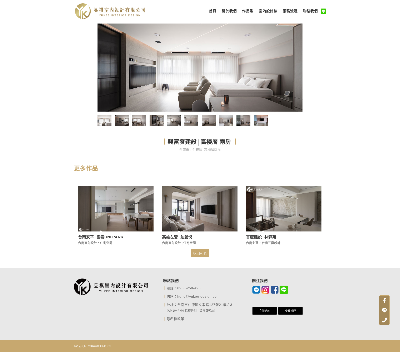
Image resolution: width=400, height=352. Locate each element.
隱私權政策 (175, 319)
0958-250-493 (189, 288)
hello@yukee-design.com (198, 296)
